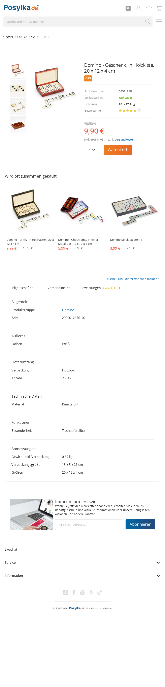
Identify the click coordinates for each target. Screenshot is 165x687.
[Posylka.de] (21, 8)
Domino (68, 310)
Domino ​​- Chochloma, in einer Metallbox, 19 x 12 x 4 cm (78, 242)
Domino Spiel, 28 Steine (126, 240)
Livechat (11, 549)
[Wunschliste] (148, 8)
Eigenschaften (23, 288)
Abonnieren (140, 524)
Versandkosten (125, 139)
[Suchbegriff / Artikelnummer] (148, 21)
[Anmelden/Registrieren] (138, 8)
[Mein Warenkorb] (159, 8)
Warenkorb (118, 149)
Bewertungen (100, 288)
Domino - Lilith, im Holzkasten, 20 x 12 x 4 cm (30, 242)
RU (128, 8)
